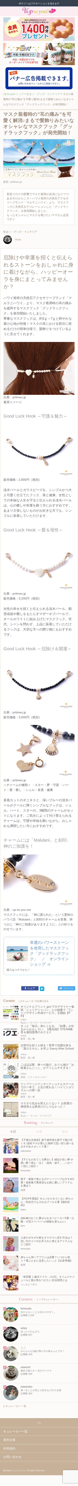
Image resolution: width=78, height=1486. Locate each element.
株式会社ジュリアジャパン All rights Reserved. (24, 1470)
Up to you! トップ (13, 94)
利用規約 (9, 1448)
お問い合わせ (12, 1457)
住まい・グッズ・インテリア (43, 94)
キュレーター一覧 (15, 1406)
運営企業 (9, 1440)
